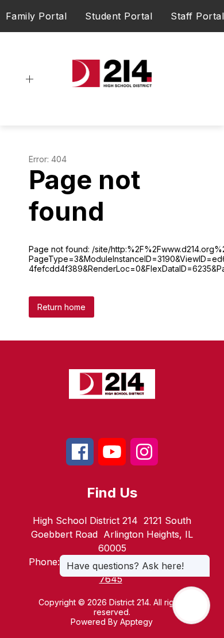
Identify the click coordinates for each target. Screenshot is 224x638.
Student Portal (118, 16)
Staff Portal (197, 16)
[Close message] (201, 560)
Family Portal (36, 16)
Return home (61, 307)
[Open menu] (29, 79)
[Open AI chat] (191, 605)
